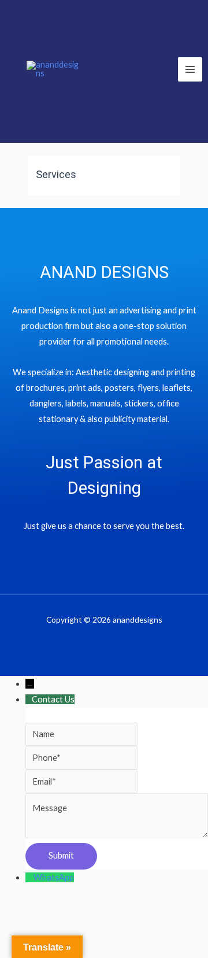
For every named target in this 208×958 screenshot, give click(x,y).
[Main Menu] (190, 69)
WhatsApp (54, 877)
